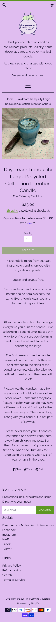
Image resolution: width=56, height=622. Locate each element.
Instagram (9, 534)
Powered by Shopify (28, 603)
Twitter (7, 549)
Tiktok (6, 544)
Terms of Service (13, 579)
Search (7, 575)
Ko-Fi (5, 539)
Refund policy (11, 570)
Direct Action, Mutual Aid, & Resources (28, 525)
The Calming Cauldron (38, 598)
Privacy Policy (11, 565)
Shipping (12, 210)
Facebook (9, 530)
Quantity (28, 233)
